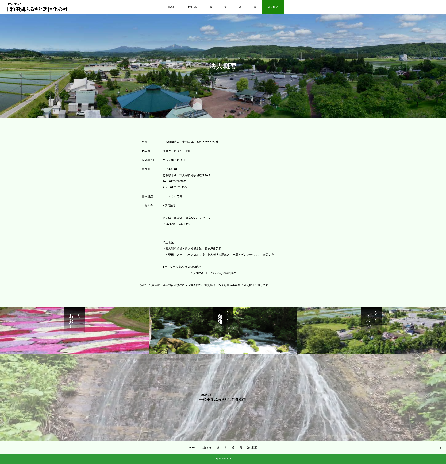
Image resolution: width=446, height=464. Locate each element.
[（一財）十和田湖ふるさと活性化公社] (36, 7)
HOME (171, 7)
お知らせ (192, 7)
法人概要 (273, 7)
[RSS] (440, 448)
